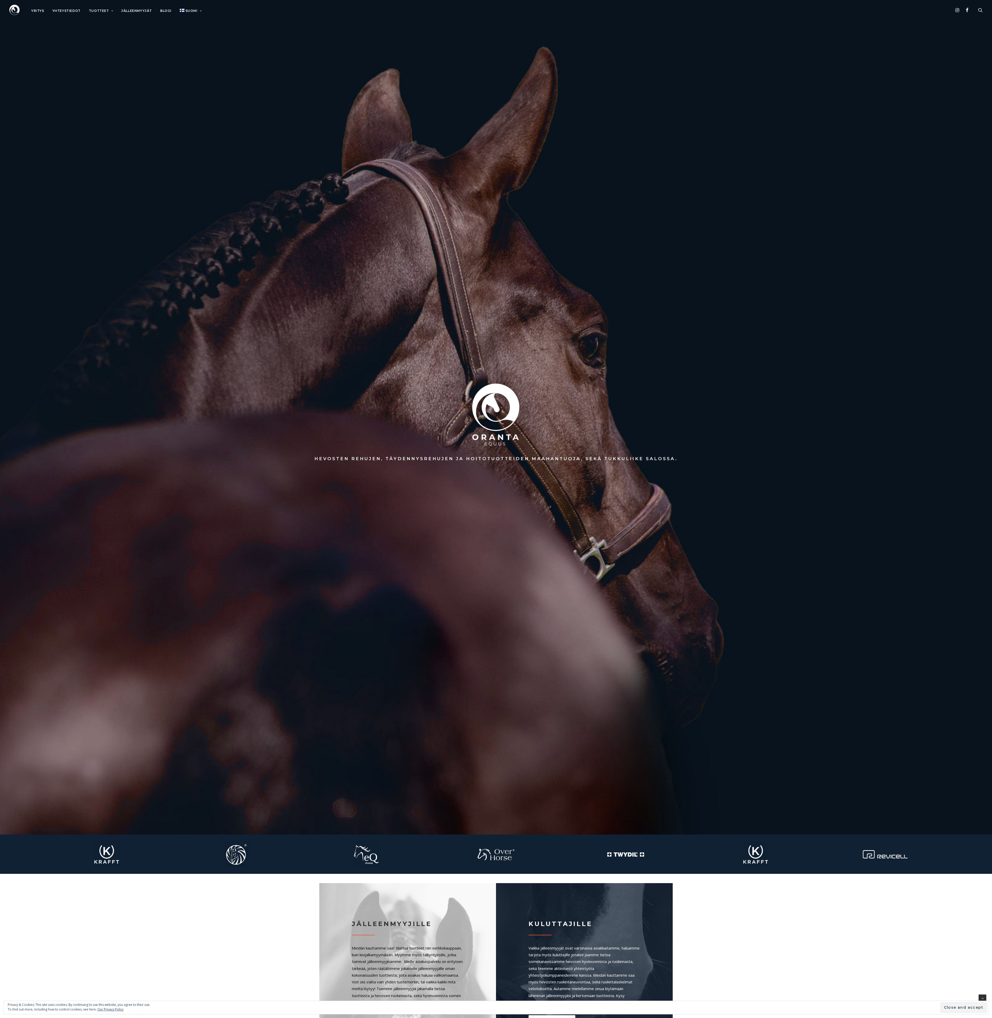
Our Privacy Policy (110, 1009)
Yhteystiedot (66, 11)
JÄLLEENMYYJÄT (136, 11)
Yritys (37, 11)
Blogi (166, 11)
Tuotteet (99, 11)
